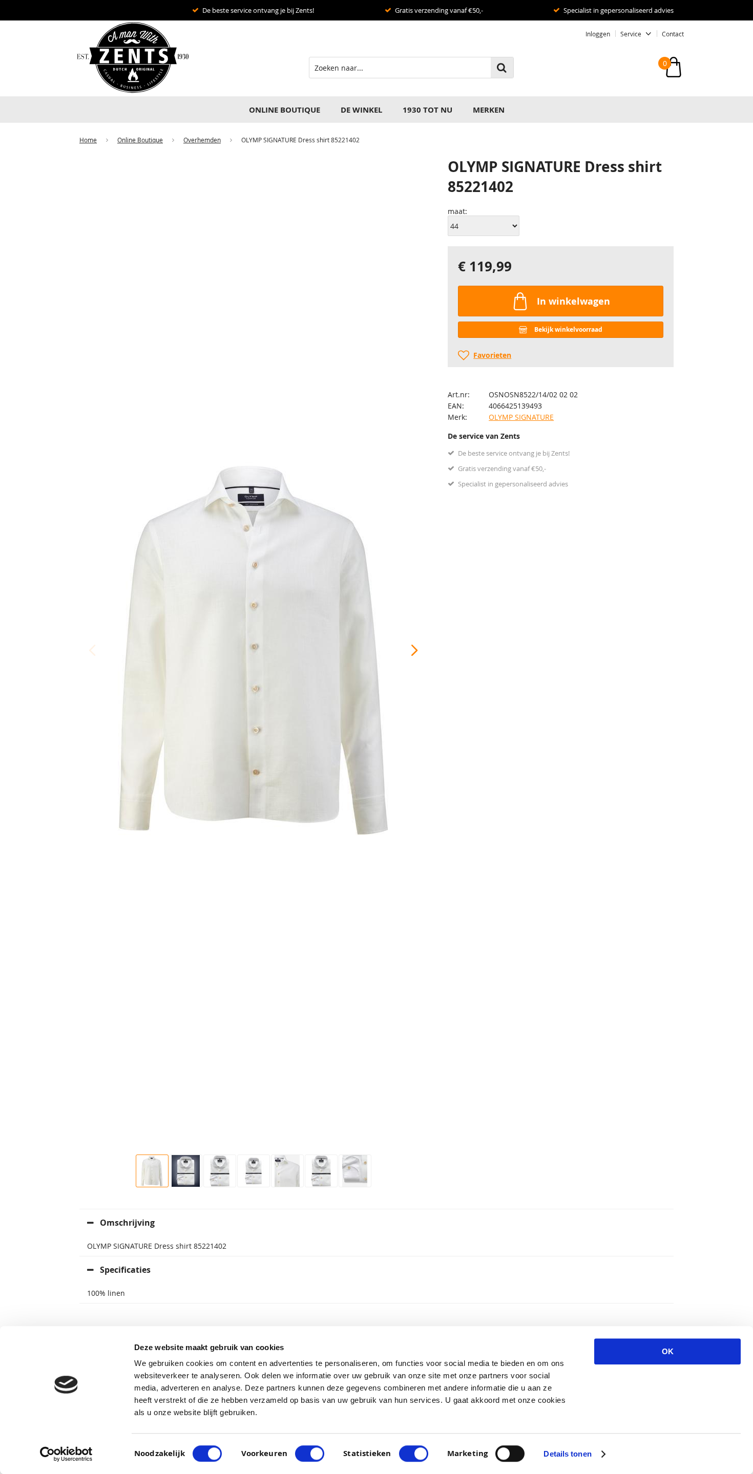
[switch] (309, 1453)
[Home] (128, 58)
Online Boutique (284, 109)
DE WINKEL (361, 109)
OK (668, 1351)
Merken (489, 109)
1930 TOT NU (427, 109)
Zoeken (502, 67)
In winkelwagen (573, 301)
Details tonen (567, 1453)
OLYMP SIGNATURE (521, 417)
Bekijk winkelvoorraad (568, 329)
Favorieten (492, 355)
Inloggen (597, 34)
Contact (673, 34)
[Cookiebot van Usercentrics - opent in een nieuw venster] (66, 1454)
